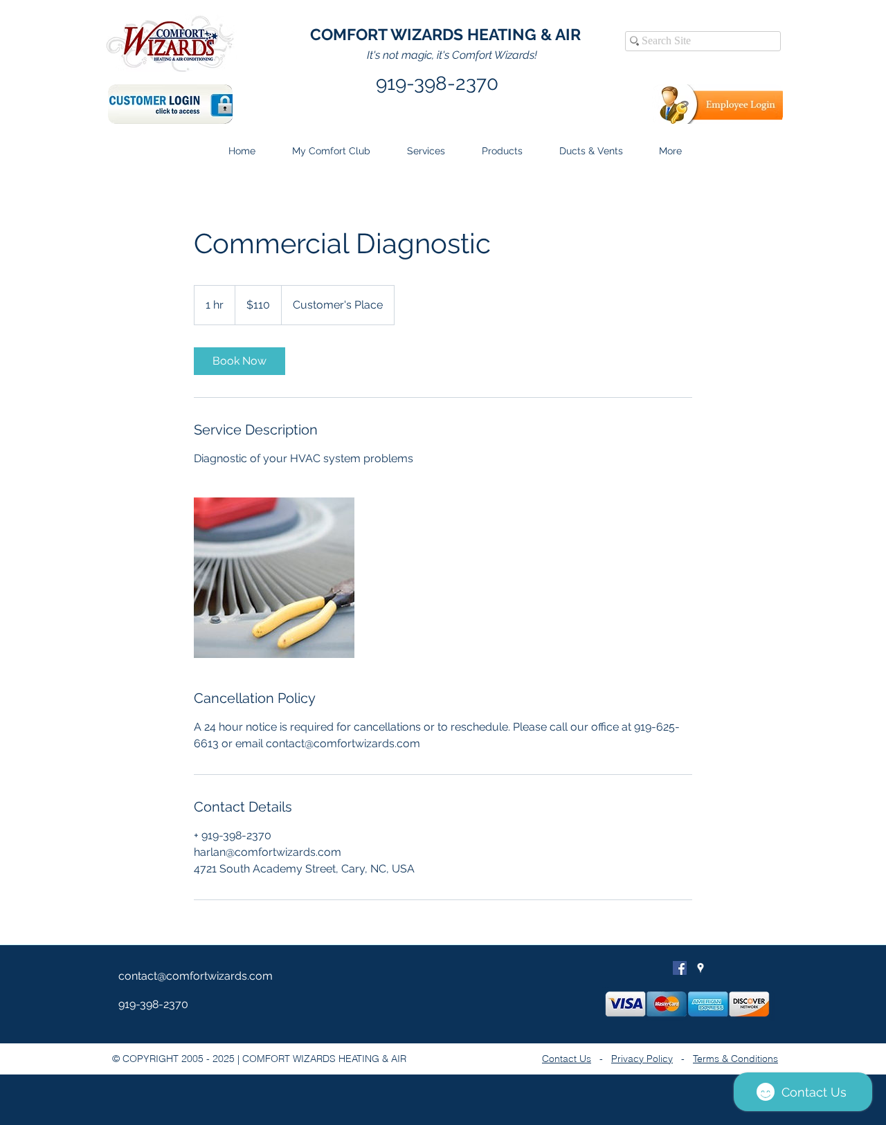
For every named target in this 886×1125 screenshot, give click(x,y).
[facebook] (680, 968)
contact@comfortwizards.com (195, 975)
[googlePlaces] (700, 968)
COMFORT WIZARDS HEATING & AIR (445, 34)
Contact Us (566, 1058)
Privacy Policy (642, 1058)
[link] (239, 361)
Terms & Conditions (735, 1058)
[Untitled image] (274, 577)
